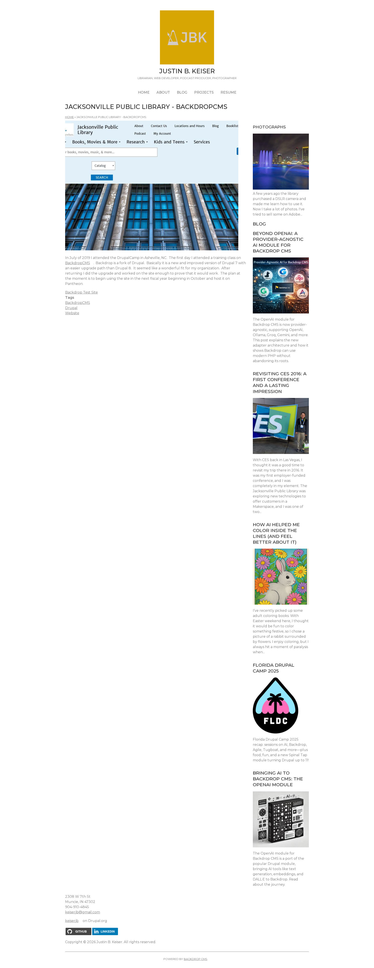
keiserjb (73, 921)
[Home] (187, 38)
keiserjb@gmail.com (84, 912)
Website (72, 313)
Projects (204, 92)
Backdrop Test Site (83, 292)
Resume (228, 92)
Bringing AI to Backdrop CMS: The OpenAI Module (278, 778)
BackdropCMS (79, 263)
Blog (182, 92)
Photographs (269, 127)
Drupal (71, 308)
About (163, 92)
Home (144, 92)
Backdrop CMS (197, 959)
